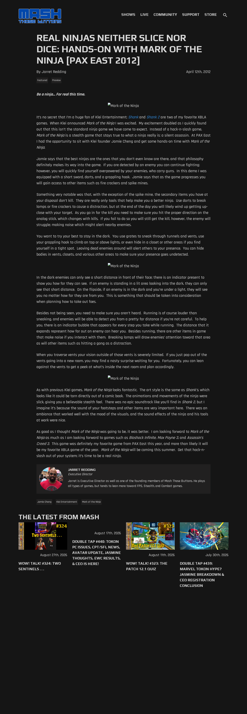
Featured (42, 80)
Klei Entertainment (66, 502)
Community (165, 14)
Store (210, 14)
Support (190, 14)
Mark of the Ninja (91, 502)
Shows (128, 14)
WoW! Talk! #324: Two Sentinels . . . (39, 566)
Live (144, 14)
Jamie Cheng (44, 502)
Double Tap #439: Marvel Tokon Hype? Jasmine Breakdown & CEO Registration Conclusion (202, 574)
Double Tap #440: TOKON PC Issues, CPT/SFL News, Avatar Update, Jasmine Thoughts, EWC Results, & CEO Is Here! (96, 552)
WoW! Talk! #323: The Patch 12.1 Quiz (146, 566)
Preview (56, 80)
